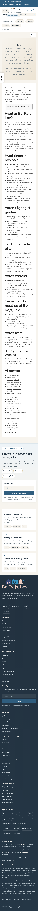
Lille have (23, 814)
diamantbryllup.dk (13, 419)
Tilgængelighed (6, 643)
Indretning (7, 526)
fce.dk (9, 415)
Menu (33, 35)
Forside (5, 11)
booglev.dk (11, 401)
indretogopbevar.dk (14, 389)
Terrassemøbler (30, 819)
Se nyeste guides (29, 10)
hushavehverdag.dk (14, 375)
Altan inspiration (7, 746)
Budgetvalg (5, 725)
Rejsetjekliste (6, 763)
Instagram (18, 4)
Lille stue (4, 739)
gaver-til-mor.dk (12, 408)
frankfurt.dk (11, 378)
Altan (30, 814)
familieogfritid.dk (13, 380)
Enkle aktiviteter (7, 799)
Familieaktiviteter (27, 828)
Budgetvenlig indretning (10, 814)
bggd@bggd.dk (6, 852)
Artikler (5, 14)
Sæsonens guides (7, 674)
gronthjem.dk (12, 397)
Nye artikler (18, 471)
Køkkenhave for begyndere (11, 828)
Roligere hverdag (7, 787)
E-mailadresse (8, 483)
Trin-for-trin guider (7, 719)
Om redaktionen (6, 899)
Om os (21, 10)
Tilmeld (19, 701)
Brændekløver (16, 25)
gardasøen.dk (11, 432)
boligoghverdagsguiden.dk (16, 413)
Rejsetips (5, 819)
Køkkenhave (6, 752)
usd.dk (9, 430)
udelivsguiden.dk (13, 421)
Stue (24, 526)
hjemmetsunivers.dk (14, 404)
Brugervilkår (5, 637)
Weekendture (6, 681)
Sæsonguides (7, 471)
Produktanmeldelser (8, 671)
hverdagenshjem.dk (14, 384)
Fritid (6, 568)
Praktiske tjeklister (8, 476)
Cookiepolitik (6, 630)
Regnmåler (30, 21)
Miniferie (4, 766)
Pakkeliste (24, 547)
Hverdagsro (6, 833)
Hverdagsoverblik (7, 802)
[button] (2, 78)
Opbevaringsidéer (17, 819)
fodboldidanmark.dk (14, 393)
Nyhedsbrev (26, 4)
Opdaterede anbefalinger (10, 728)
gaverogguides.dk (13, 406)
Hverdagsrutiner (7, 796)
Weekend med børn (8, 793)
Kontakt (4, 624)
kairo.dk (9, 391)
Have (3, 658)
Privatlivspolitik (6, 29)
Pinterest (11, 4)
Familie (13, 568)
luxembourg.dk (12, 399)
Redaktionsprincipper (8, 640)
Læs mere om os (7, 602)
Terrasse (4, 749)
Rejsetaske (23, 823)
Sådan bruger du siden (19, 899)
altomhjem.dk (12, 425)
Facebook (4, 4)
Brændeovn (20, 21)
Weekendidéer (22, 568)
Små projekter (6, 776)
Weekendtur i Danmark (9, 823)
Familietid (5, 790)
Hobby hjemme (6, 772)
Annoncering (5, 903)
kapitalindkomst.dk (13, 386)
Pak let (4, 769)
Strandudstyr (16, 833)
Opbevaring (16, 526)
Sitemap (4, 646)
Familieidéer (6, 678)
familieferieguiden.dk (14, 382)
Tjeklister (4, 716)
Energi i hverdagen (8, 779)
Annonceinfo (6, 634)
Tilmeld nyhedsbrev (19, 493)
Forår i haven (6, 755)
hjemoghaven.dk (13, 410)
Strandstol (6, 25)
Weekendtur (14, 547)
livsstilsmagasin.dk (13, 428)
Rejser (6, 547)
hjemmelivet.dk (12, 423)
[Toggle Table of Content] (28, 107)
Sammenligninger (7, 722)
